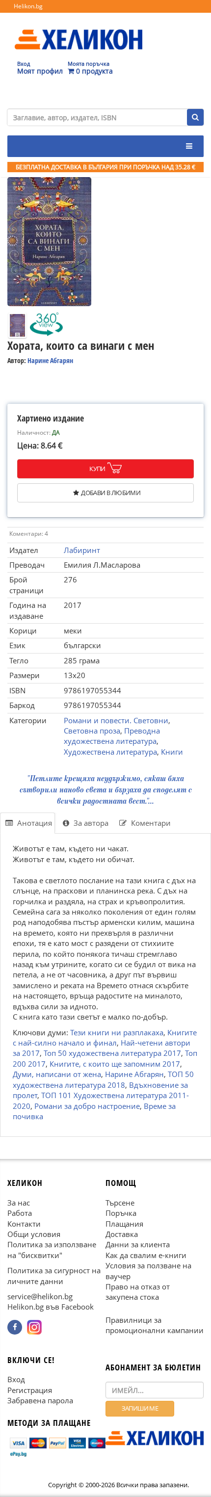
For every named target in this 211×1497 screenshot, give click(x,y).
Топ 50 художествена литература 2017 (112, 1053)
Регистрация (29, 1390)
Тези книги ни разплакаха (116, 1032)
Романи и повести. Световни (116, 720)
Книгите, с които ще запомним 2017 (115, 1064)
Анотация (33, 823)
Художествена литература (110, 752)
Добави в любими (110, 492)
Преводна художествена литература (112, 736)
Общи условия (33, 1234)
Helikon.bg (28, 6)
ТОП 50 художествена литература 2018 (103, 1079)
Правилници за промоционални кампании (155, 1325)
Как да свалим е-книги (146, 1255)
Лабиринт (82, 550)
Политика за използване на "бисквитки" (51, 1250)
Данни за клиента (138, 1245)
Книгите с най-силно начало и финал (105, 1037)
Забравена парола (40, 1400)
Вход (16, 1380)
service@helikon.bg (40, 1296)
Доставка (122, 1234)
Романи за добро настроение (87, 1105)
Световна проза (92, 730)
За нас (18, 1203)
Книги (172, 752)
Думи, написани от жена (57, 1074)
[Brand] (78, 30)
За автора (90, 823)
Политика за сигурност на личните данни (54, 1275)
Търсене (120, 1203)
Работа (19, 1213)
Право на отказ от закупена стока (138, 1292)
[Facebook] (14, 1327)
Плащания (124, 1224)
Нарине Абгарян (50, 360)
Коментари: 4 (28, 533)
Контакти (24, 1224)
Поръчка (121, 1213)
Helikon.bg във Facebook (50, 1307)
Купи (97, 468)
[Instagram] (34, 1327)
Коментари (150, 823)
